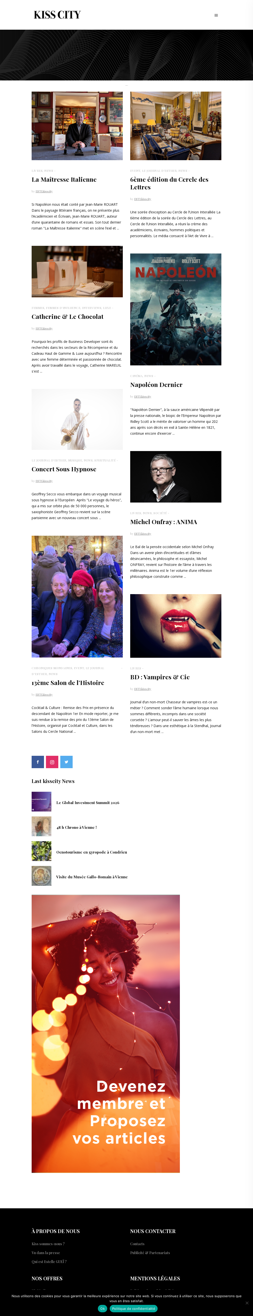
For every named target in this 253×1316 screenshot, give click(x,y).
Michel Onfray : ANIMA (163, 521)
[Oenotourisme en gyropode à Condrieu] (41, 851)
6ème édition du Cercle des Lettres (169, 183)
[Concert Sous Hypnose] (77, 419)
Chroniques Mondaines (52, 668)
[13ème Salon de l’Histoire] (77, 596)
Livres (37, 171)
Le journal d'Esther (159, 171)
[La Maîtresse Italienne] (77, 126)
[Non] (246, 1302)
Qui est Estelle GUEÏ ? (49, 1261)
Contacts (137, 1243)
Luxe (107, 308)
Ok (102, 1309)
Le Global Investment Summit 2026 (87, 802)
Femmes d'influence (63, 308)
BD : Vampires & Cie (160, 677)
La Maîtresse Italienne (64, 179)
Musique (75, 460)
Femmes (38, 308)
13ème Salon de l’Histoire (68, 682)
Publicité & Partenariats (150, 1252)
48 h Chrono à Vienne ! (76, 827)
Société (160, 513)
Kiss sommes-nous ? (48, 1243)
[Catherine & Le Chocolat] (77, 271)
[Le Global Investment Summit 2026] (41, 801)
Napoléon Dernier (156, 384)
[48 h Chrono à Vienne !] (41, 826)
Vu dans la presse (46, 1252)
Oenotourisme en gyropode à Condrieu (91, 852)
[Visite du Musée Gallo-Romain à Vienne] (41, 875)
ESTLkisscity (44, 191)
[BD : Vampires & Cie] (175, 626)
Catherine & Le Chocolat (68, 316)
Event (135, 171)
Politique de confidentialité (133, 1309)
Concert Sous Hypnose (64, 469)
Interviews (91, 308)
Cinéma (136, 376)
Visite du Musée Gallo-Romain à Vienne (92, 876)
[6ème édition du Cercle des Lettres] (175, 126)
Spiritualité (105, 460)
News (48, 171)
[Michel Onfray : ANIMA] (175, 477)
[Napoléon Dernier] (175, 309)
